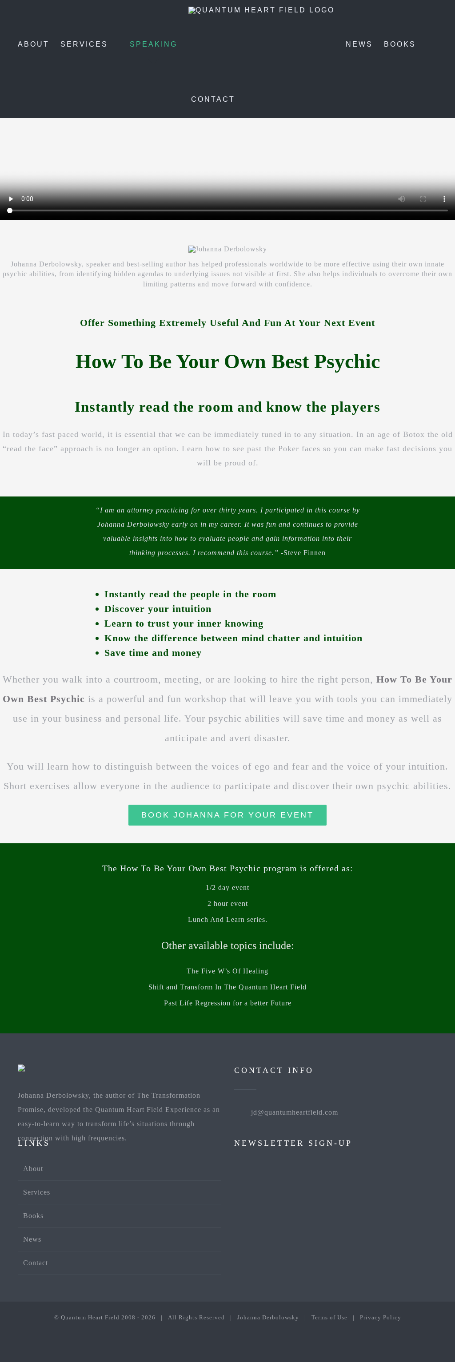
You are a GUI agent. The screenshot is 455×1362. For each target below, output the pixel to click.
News (32, 1239)
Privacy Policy (380, 1317)
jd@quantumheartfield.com (294, 1112)
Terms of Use (329, 1317)
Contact (35, 1263)
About (33, 1168)
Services (36, 1192)
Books (33, 1215)
